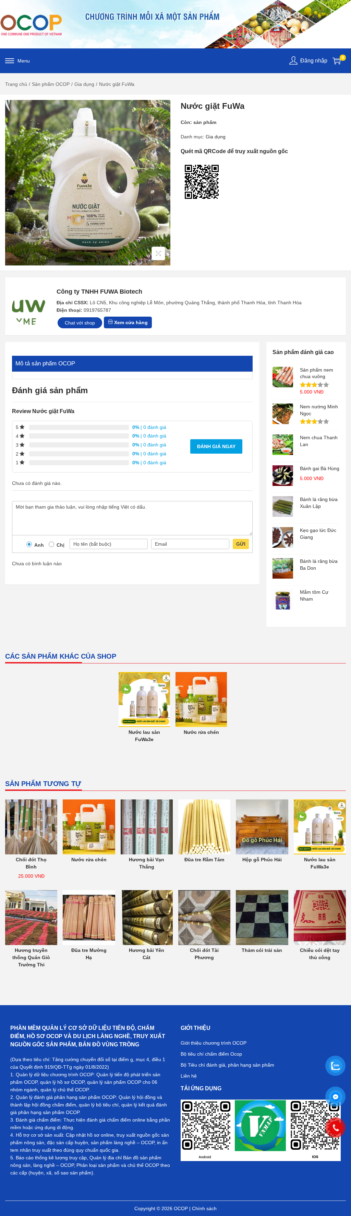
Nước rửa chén (201, 732)
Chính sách (204, 1208)
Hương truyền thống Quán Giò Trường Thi (31, 957)
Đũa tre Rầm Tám (204, 859)
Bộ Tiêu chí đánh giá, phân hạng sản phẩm (227, 1065)
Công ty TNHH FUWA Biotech (99, 291)
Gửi (240, 544)
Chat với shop (80, 323)
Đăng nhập (313, 61)
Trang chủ (16, 84)
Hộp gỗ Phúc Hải (262, 859)
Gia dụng (84, 84)
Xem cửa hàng (130, 322)
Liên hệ (189, 1076)
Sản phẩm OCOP (51, 84)
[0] (336, 61)
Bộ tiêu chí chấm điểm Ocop (211, 1054)
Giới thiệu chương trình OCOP (213, 1043)
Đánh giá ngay (216, 446)
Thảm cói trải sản (262, 950)
